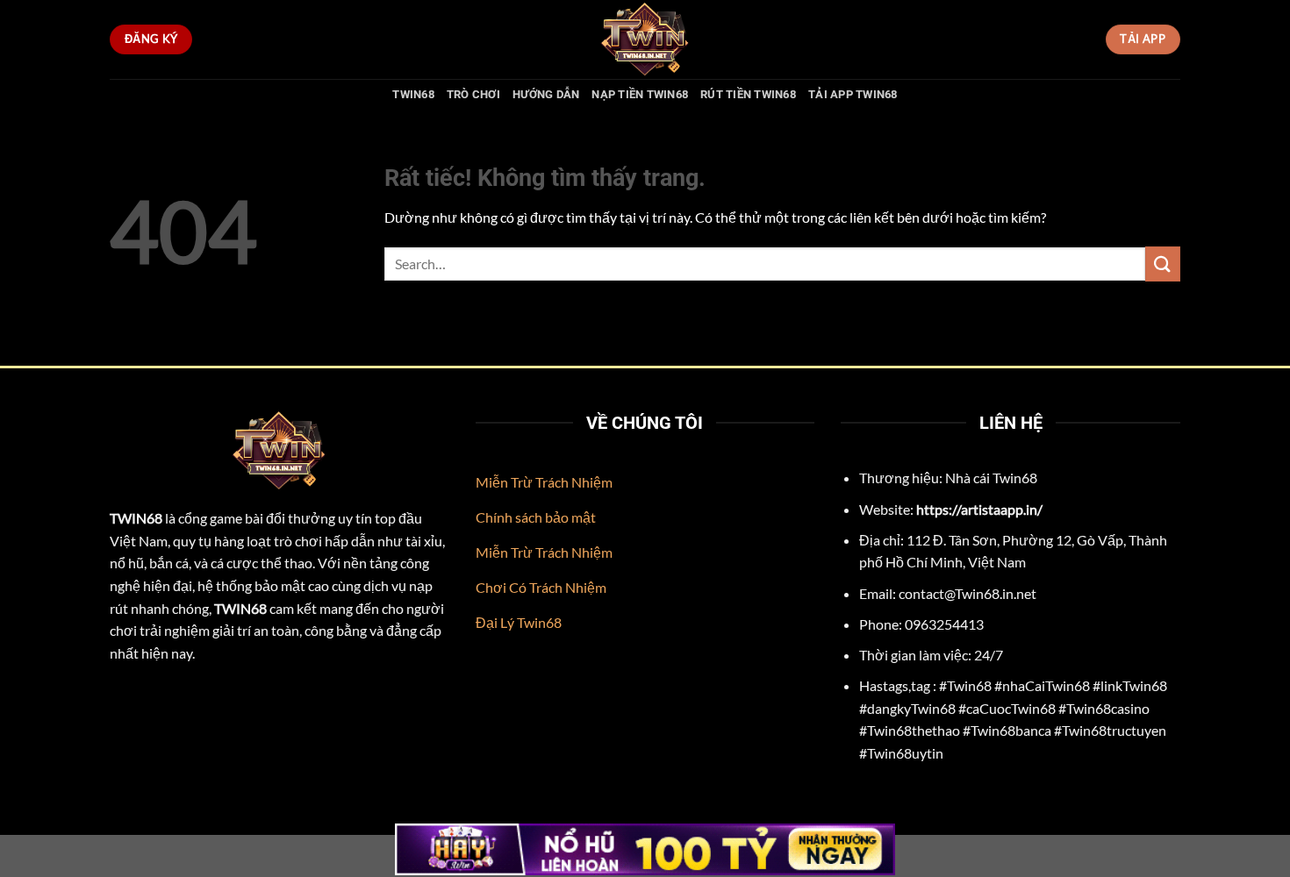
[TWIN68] (645, 39)
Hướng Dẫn (545, 94)
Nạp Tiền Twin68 (639, 94)
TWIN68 (413, 94)
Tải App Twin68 (853, 94)
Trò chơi (473, 94)
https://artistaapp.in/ (979, 509)
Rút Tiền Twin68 (748, 94)
